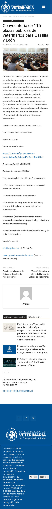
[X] (33, 418)
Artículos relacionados (14, 317)
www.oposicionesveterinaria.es (18, 255)
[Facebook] (18, 418)
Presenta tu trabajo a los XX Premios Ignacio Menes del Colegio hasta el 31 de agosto (32, 349)
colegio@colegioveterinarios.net (18, 391)
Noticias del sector (27, 16)
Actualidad (13, 16)
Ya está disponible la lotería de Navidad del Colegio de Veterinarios (39, 274)
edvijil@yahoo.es (11, 248)
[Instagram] (26, 418)
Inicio (5, 16)
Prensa (8, 45)
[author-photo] (26, 300)
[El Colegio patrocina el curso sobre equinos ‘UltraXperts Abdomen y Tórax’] (9, 362)
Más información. (11, 503)
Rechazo (44, 477)
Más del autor (34, 317)
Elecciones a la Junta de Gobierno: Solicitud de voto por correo (13, 274)
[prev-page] (4, 372)
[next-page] (8, 372)
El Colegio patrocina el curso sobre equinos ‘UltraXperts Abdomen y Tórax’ (31, 362)
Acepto (33, 477)
